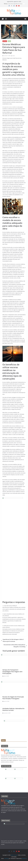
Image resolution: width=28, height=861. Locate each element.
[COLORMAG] (8, 749)
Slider (9, 41)
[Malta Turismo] (2, 18)
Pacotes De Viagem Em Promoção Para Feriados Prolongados (13, 697)
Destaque (4, 41)
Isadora (13, 55)
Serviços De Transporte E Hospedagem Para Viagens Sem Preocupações (12, 671)
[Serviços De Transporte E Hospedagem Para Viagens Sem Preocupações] (14, 655)
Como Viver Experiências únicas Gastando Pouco (15, 4)
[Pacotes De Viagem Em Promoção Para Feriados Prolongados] (14, 682)
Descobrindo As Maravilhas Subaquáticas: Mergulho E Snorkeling (14, 645)
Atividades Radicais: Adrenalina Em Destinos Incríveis (13, 709)
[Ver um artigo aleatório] (25, 18)
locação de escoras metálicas (10, 107)
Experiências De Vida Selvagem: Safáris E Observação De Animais (13, 640)
